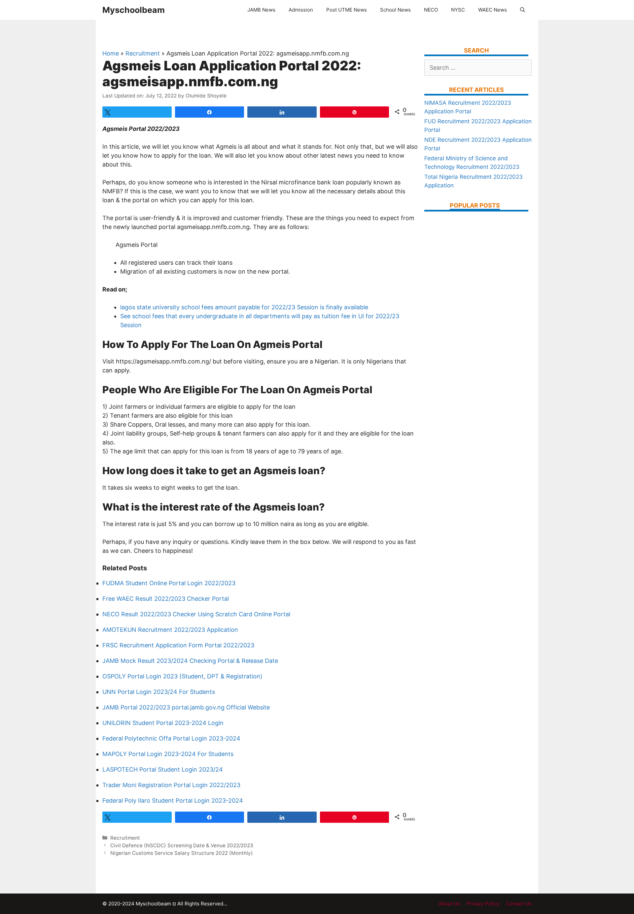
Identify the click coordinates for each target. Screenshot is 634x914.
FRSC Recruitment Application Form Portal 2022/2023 (178, 645)
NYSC (458, 10)
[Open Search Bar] (522, 10)
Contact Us (519, 903)
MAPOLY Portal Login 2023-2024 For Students (167, 753)
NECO (431, 10)
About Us (449, 903)
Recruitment (142, 53)
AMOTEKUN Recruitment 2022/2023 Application (170, 629)
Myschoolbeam (133, 10)
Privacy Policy (483, 903)
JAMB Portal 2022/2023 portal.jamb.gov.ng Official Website (186, 707)
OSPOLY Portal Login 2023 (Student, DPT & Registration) (182, 676)
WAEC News (492, 10)
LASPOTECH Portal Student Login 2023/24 (162, 769)
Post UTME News (346, 10)
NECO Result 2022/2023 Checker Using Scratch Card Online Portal (196, 614)
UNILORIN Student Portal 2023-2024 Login (163, 722)
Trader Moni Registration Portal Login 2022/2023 (171, 784)
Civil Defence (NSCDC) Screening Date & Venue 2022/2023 (181, 845)
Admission (301, 10)
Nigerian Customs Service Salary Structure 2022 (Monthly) (181, 853)
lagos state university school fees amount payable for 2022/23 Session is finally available (244, 307)
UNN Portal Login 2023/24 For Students (158, 691)
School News (395, 10)
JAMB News (261, 10)
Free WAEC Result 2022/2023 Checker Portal (165, 598)
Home (110, 53)
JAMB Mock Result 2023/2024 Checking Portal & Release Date (190, 660)
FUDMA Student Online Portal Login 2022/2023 (168, 583)
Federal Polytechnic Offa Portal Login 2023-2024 (171, 738)
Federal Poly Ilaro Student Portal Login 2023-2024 (172, 800)
